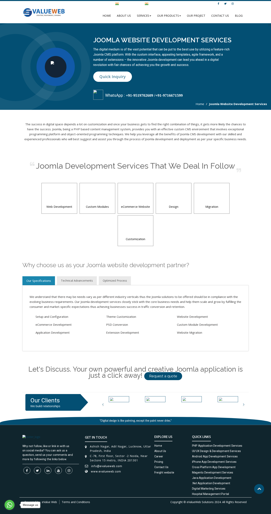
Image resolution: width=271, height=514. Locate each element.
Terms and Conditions (76, 502)
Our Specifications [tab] (38, 281)
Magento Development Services (212, 472)
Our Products (168, 15)
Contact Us (161, 467)
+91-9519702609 (139, 95)
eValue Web (49, 502)
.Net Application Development (211, 483)
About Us (124, 15)
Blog (239, 15)
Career (158, 456)
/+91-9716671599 (168, 95)
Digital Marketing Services (208, 488)
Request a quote (163, 376)
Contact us (220, 15)
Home (107, 15)
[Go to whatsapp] (9, 505)
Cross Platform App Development (213, 467)
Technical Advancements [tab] (77, 280)
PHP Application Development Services (217, 445)
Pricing (158, 461)
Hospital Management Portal (210, 494)
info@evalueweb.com (195, 3)
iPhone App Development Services (214, 461)
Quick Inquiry (112, 76)
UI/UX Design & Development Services (216, 451)
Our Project (196, 15)
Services (143, 15)
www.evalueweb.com (106, 471)
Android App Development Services (215, 456)
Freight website (164, 472)
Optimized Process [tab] (115, 280)
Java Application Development (212, 477)
